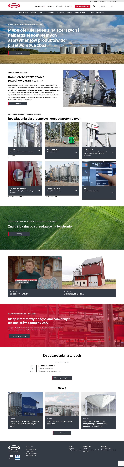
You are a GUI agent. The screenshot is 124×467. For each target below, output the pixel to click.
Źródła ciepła (37, 13)
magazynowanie (81, 13)
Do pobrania (87, 446)
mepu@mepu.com (31, 455)
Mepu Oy (71, 448)
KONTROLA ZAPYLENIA (15, 196)
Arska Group (93, 1)
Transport (50, 13)
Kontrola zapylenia (65, 13)
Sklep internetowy (82, 6)
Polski (103, 1)
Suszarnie (24, 13)
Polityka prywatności (74, 450)
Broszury (85, 448)
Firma (71, 446)
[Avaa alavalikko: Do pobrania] (44, 6)
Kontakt (104, 446)
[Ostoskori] (94, 6)
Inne (92, 13)
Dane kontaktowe (106, 448)
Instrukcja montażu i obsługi (91, 450)
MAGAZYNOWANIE (51, 196)
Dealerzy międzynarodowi (108, 450)
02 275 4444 (32, 453)
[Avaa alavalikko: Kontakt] (71, 6)
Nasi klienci (86, 451)
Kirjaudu (114, 1)
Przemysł (101, 13)
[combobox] (106, 6)
